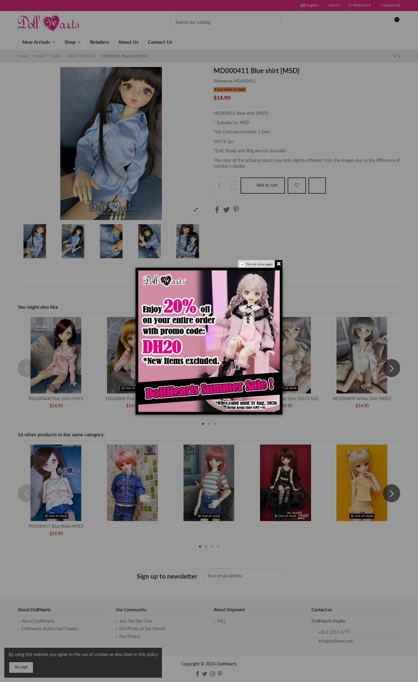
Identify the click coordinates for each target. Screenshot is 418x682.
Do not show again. (259, 264)
